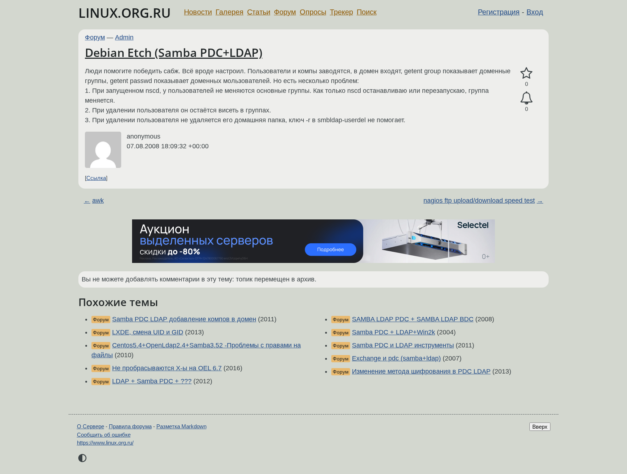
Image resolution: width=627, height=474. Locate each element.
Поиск (367, 12)
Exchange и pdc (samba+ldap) (396, 358)
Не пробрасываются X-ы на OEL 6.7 (167, 368)
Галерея (229, 12)
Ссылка (96, 178)
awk (98, 200)
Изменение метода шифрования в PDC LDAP (421, 371)
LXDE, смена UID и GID (147, 332)
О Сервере (90, 426)
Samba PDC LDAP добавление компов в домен (184, 319)
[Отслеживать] (526, 98)
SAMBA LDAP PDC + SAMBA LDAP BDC (413, 319)
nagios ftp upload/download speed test (479, 200)
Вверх (540, 427)
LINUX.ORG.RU (124, 13)
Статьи (258, 12)
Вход (534, 12)
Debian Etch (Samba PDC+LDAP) (173, 52)
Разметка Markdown (181, 426)
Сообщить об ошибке (104, 435)
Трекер (341, 12)
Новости (198, 12)
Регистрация (499, 12)
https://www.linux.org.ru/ (105, 443)
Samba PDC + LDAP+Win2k (393, 332)
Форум (285, 12)
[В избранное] (526, 73)
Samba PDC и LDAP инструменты (403, 345)
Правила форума (130, 426)
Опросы (313, 12)
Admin (124, 37)
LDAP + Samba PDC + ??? (152, 381)
